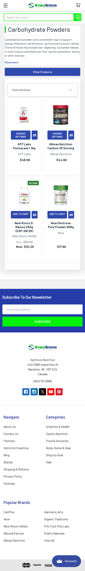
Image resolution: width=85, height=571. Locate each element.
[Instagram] (34, 391)
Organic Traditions (56, 519)
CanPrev (9, 512)
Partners (9, 441)
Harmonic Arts (53, 512)
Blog (6, 455)
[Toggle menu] (5, 5)
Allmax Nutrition (14, 540)
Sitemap (9, 483)
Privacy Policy (13, 476)
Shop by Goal (54, 455)
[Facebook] (25, 391)
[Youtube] (50, 391)
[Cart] (79, 5)
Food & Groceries (57, 441)
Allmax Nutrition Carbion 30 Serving (60, 146)
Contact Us (11, 434)
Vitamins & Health (58, 426)
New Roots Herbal (15, 526)
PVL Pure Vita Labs (56, 526)
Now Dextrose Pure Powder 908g (61, 225)
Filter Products (42, 72)
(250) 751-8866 (42, 381)
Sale (49, 462)
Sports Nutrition (57, 434)
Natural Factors (14, 533)
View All (49, 540)
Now (7, 519)
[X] (42, 391)
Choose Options (20, 135)
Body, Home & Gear (58, 448)
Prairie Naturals (54, 533)
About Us (10, 426)
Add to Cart (21, 214)
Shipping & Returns (16, 469)
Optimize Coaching (16, 448)
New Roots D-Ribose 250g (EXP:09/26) (24, 227)
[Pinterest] (59, 391)
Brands (8, 462)
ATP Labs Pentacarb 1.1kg (24, 146)
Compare (35, 135)
